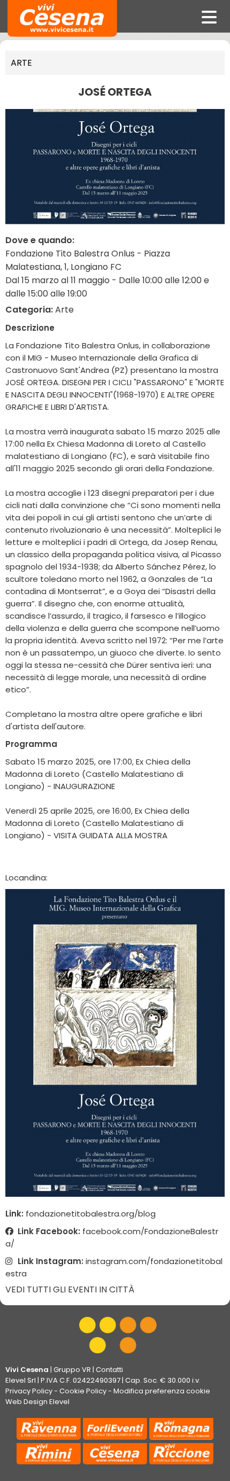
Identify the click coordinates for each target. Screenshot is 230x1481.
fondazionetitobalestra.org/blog (91, 1213)
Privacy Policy (28, 1391)
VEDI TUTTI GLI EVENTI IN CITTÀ (69, 1289)
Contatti (109, 1370)
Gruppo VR (72, 1370)
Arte (21, 63)
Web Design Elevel (37, 1402)
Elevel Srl (20, 1380)
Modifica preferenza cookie (161, 1391)
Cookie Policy (82, 1391)
